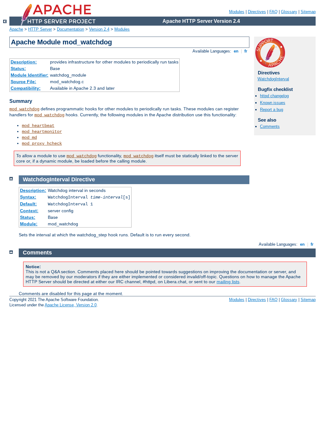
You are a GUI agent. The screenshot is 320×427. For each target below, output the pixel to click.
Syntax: (28, 196)
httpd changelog (274, 95)
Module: (29, 223)
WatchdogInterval (273, 79)
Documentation (70, 29)
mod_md (29, 137)
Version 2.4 (99, 29)
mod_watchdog (24, 109)
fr (245, 51)
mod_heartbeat (38, 125)
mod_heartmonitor (42, 131)
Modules (236, 11)
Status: (18, 68)
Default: (28, 203)
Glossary (289, 11)
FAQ (273, 11)
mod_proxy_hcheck (42, 143)
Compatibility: (26, 88)
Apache (16, 29)
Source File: (23, 81)
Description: (24, 61)
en (236, 51)
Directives (257, 11)
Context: (29, 210)
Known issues (272, 102)
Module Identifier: (29, 75)
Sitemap (308, 11)
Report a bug (271, 109)
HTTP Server (40, 29)
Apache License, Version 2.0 (71, 305)
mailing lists (228, 281)
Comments (270, 126)
